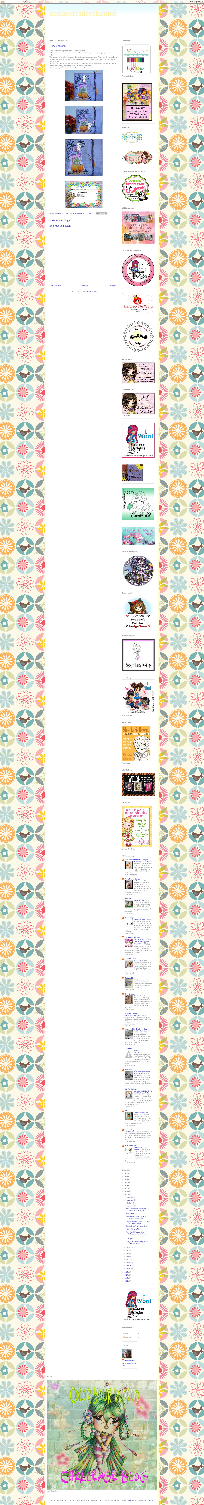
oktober (129, 1203)
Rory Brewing (130, 1213)
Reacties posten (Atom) (89, 291)
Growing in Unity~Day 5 (141, 861)
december (130, 1197)
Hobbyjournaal (130, 994)
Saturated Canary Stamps (133, 1015)
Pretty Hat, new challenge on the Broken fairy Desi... (137, 1243)
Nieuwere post (56, 286)
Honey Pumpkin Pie (132, 1229)
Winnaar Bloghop (139, 920)
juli (127, 1250)
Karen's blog (129, 1130)
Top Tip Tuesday (131, 1089)
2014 (126, 1275)
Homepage (84, 286)
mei (127, 1256)
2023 (126, 1173)
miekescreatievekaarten (83, 13)
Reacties (128, 1337)
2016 (126, 1194)
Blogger (150, 1500)
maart (128, 1262)
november (130, 1200)
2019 (126, 1185)
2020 (126, 1182)
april (128, 1259)
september (130, 1206)
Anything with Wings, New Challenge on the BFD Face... (137, 1233)
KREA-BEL (128, 1048)
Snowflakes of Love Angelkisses (137, 1226)
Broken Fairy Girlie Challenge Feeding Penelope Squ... (136, 1217)
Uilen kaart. (137, 996)
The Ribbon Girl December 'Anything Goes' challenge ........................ (142, 941)
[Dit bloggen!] (99, 213)
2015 (126, 1272)
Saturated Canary (131, 1013)
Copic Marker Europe (132, 879)
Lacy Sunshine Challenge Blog (136, 1029)
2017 (126, 1191)
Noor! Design (129, 918)
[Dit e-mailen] (97, 213)
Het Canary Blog (130, 1070)
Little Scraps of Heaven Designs (136, 859)
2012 (126, 1281)
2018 (126, 1188)
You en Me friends (140, 900)
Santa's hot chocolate (141, 1031)
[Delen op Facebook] (103, 213)
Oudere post (112, 286)
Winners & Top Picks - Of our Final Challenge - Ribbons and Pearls (143, 1093)
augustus (129, 1247)
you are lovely (138, 960)
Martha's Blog (130, 978)
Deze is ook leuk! (131, 1145)
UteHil (129, 1500)
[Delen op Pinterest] (106, 213)
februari (129, 1265)
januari (128, 1268)
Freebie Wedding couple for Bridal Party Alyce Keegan (137, 1222)
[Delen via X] (101, 213)
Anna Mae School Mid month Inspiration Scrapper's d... (136, 1209)
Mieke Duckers (129, 1360)
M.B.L (127, 1110)
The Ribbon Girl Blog (132, 937)
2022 (126, 1176)
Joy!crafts (128, 898)
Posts (127, 1333)
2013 (126, 1278)
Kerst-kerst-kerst (130, 1132)
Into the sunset (138, 881)
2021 (126, 1179)
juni (127, 1253)
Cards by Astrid (130, 958)
